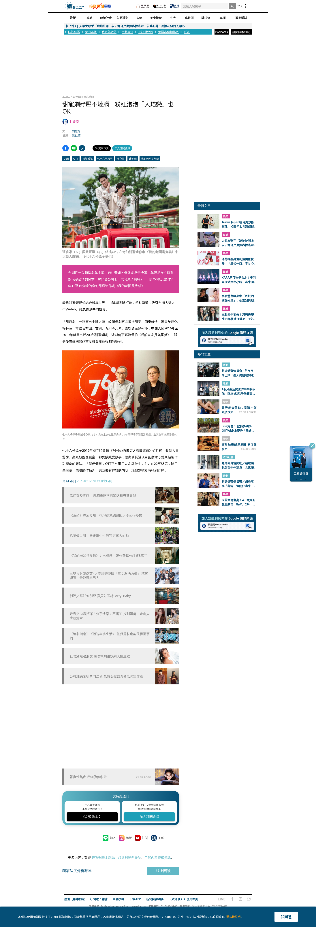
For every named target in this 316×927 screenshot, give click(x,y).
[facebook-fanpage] (232, 899)
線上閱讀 (163, 870)
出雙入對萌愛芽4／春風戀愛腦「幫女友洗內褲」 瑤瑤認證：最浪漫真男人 (109, 575)
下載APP (135, 899)
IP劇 (66, 158)
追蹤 (129, 838)
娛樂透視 (87, 158)
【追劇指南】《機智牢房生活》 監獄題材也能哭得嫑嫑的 (110, 636)
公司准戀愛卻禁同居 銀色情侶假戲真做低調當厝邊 (106, 676)
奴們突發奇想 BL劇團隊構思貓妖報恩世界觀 (103, 495)
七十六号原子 (104, 158)
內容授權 (118, 899)
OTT (75, 158)
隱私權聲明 (233, 917)
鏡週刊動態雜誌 (129, 857)
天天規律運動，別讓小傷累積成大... (239, 410)
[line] (221, 899)
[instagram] (240, 899)
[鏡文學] (159, 6)
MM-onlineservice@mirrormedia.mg (123, 906)
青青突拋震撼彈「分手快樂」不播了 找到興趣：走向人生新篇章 (110, 616)
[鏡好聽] (142, 6)
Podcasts (221, 32)
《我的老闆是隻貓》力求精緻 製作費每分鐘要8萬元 (108, 556)
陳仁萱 (76, 135)
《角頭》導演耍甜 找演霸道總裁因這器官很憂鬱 (106, 515)
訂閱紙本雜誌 (241, 32)
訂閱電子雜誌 (99, 899)
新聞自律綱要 (155, 899)
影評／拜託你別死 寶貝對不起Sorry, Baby (100, 596)
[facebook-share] (65, 148)
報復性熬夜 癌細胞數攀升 (88, 777)
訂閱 (145, 838)
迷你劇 (133, 158)
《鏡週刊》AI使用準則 (183, 899)
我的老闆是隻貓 (150, 158)
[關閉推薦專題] (312, 446)
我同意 (286, 916)
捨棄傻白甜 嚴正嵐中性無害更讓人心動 (99, 535)
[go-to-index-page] (74, 6)
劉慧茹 (76, 131)
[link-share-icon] (82, 148)
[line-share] (74, 148)
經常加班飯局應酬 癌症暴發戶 (239, 447)
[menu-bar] (245, 6)
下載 (161, 838)
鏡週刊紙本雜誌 (103, 857)
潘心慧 (121, 158)
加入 (113, 838)
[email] (249, 899)
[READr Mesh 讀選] (174, 6)
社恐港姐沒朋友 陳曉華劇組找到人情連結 (100, 656)
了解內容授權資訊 (157, 857)
